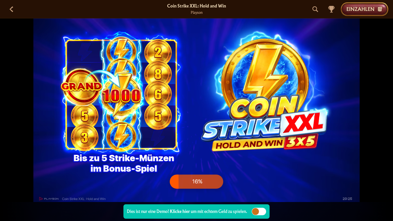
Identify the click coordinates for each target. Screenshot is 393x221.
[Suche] (315, 9)
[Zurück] (11, 9)
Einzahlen (360, 9)
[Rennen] (331, 9)
